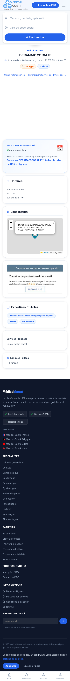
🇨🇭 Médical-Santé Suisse (15, 443)
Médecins (43, 678)
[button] (35, 236)
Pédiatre (7, 509)
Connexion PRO (11, 577)
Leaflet (45, 252)
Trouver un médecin (13, 543)
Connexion (60, 678)
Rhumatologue (10, 519)
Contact (10, 606)
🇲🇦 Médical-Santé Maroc (15, 448)
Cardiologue (9, 477)
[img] (35, 236)
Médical (13, 391)
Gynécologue (9, 488)
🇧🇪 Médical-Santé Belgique (16, 439)
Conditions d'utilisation (17, 601)
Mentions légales (15, 591)
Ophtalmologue (10, 472)
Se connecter (9, 533)
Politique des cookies (17, 596)
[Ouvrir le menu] (64, 5)
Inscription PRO (47, 5)
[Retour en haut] (63, 667)
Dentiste (7, 467)
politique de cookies (13, 658)
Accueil (9, 678)
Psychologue (9, 503)
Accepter (11, 666)
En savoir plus (32, 666)
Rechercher (36, 37)
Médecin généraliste (13, 462)
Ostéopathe (9, 498)
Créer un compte (11, 538)
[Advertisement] (35, 103)
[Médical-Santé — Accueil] (16, 5)
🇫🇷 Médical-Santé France (16, 434)
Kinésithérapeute (11, 493)
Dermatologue (10, 483)
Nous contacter (10, 559)
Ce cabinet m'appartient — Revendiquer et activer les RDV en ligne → (35, 74)
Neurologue (9, 514)
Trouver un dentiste (13, 549)
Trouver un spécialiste (14, 554)
